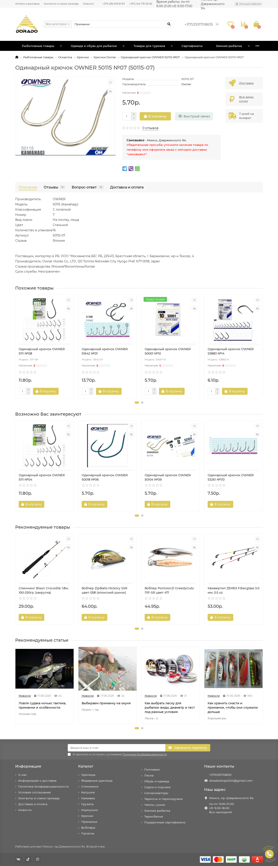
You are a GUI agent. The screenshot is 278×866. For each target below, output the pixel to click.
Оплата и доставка (27, 3)
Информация (28, 766)
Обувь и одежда (156, 781)
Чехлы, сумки (154, 804)
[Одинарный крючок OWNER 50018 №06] (107, 446)
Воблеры (88, 827)
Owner (186, 84)
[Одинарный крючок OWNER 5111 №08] (44, 319)
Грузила (87, 804)
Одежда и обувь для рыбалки (94, 46)
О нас (22, 774)
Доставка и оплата (127, 187)
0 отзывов (150, 128)
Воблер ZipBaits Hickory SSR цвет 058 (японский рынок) (104, 590)
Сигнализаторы (156, 793)
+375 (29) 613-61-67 (114, 3)
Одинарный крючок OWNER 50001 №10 (168, 351)
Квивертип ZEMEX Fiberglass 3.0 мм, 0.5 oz (233, 590)
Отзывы (53, 187)
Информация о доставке (37, 780)
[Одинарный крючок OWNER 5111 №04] (44, 446)
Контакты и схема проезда (61, 3)
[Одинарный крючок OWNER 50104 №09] (170, 446)
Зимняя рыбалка (229, 46)
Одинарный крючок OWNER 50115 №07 (150, 57)
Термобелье (153, 816)
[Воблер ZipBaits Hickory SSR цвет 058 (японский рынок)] (107, 559)
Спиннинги (89, 786)
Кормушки (89, 810)
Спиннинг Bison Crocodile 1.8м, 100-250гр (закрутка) (43, 590)
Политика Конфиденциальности (43, 786)
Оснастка (65, 57)
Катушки (88, 792)
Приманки (89, 821)
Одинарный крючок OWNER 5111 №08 (42, 351)
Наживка (88, 798)
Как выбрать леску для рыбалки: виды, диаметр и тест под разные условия (170, 707)
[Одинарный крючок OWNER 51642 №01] (107, 319)
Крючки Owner (105, 57)
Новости (88, 3)
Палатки (87, 833)
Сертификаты (192, 46)
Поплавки (152, 769)
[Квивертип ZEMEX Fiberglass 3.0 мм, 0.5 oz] (233, 559)
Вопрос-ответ (87, 187)
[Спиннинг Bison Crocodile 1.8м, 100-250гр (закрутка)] (44, 559)
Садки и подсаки (157, 787)
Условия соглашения (34, 792)
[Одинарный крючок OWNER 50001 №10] (170, 319)
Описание (27, 187)
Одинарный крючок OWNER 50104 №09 (168, 477)
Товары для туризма (149, 46)
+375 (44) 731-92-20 (140, 3)
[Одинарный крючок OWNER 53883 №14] (233, 319)
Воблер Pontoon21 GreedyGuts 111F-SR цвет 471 (169, 590)
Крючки (83, 57)
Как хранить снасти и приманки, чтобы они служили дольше (233, 707)
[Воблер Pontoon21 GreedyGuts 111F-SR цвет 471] (170, 559)
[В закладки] (110, 82)
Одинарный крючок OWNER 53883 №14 (231, 351)
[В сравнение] (110, 91)
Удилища (88, 774)
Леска (149, 775)
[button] (137, 402)
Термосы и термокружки (163, 799)
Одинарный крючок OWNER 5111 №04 (42, 477)
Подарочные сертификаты (164, 822)
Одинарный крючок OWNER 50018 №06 (105, 477)
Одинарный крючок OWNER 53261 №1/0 (231, 477)
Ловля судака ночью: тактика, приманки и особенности (42, 705)
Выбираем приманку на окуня (106, 703)
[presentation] (15, 346)
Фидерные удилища (97, 780)
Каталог (85, 766)
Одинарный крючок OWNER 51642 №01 (105, 351)
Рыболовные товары (38, 46)
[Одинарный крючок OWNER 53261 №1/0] (233, 446)
